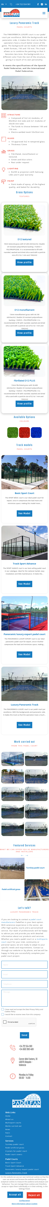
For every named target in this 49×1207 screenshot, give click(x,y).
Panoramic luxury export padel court (24, 634)
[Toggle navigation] (43, 13)
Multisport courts (13, 1123)
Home (7, 1116)
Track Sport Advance (24, 563)
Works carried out (13, 1126)
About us (9, 1119)
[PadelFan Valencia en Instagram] (42, 4)
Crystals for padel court (16, 1151)
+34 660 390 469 (26, 1049)
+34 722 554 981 (23, 4)
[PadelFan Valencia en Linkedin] (46, 4)
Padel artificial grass (14, 1148)
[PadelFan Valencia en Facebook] (38, 4)
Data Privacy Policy (32, 1009)
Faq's (7, 1133)
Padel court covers (13, 1154)
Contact (8, 1136)
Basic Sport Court (24, 493)
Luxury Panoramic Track (24, 704)
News (7, 1129)
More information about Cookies (24, 1204)
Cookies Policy (10, 1011)
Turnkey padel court (14, 1144)
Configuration (24, 1201)
